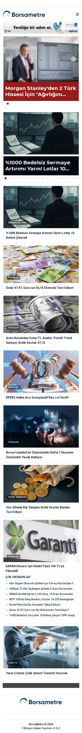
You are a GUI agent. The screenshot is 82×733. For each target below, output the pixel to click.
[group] (41, 59)
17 (66, 178)
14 (68, 104)
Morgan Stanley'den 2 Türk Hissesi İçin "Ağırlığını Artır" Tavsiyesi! (40, 91)
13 (64, 104)
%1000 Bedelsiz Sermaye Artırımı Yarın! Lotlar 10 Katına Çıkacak (37, 166)
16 (62, 178)
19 (73, 178)
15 (73, 104)
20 (77, 178)
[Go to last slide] (8, 59)
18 (70, 178)
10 (50, 104)
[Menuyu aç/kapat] (77, 14)
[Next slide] (73, 59)
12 (59, 104)
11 (54, 104)
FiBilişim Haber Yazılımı (37, 728)
